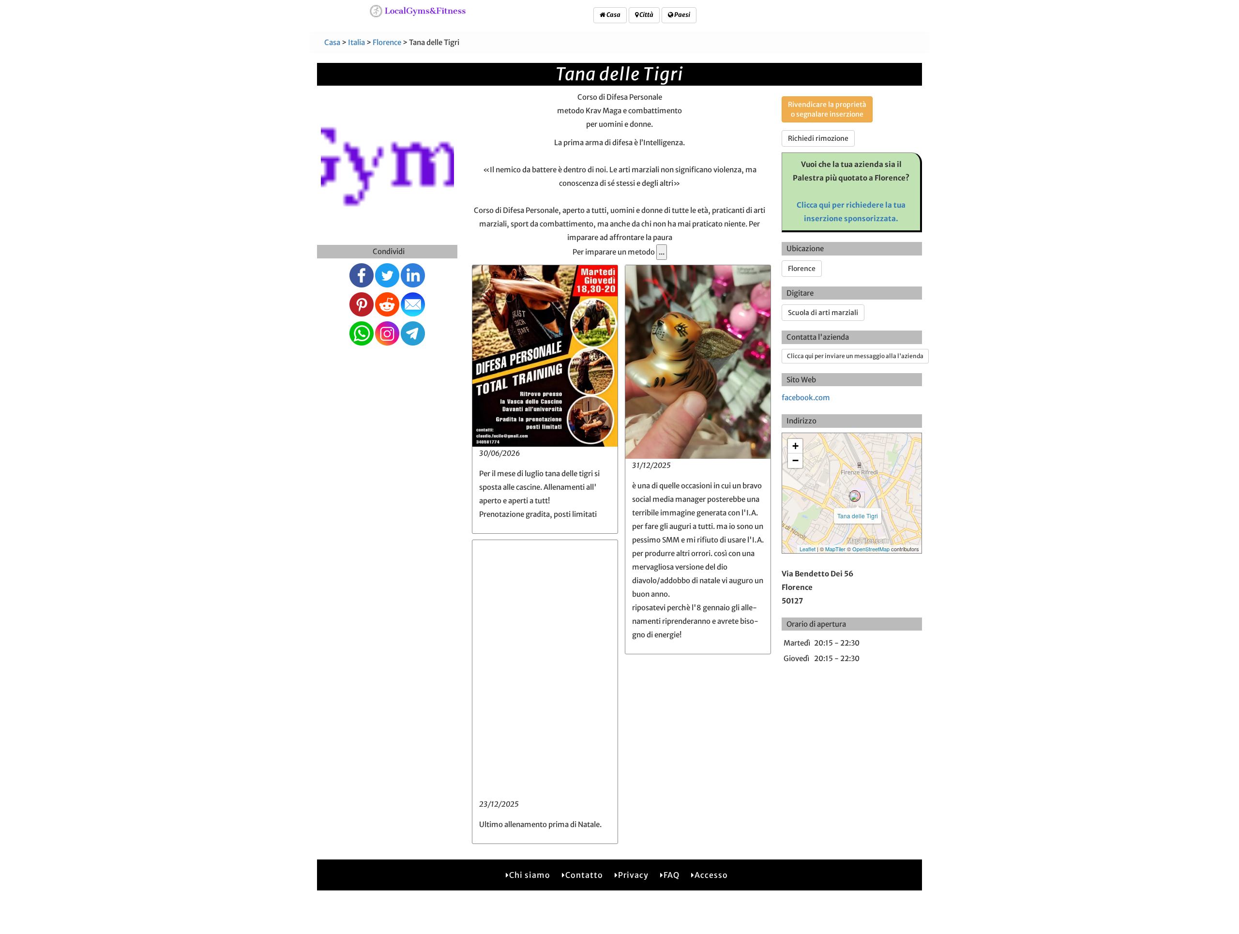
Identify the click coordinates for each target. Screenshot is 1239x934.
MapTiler (835, 549)
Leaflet (808, 549)
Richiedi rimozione (818, 138)
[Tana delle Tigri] (855, 496)
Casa (612, 15)
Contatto (584, 875)
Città (645, 15)
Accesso (711, 875)
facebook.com (806, 397)
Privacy (633, 875)
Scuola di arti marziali (823, 312)
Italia (356, 42)
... (661, 251)
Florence (387, 42)
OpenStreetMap (871, 549)
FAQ (672, 875)
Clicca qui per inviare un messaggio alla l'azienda (855, 356)
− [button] (795, 460)
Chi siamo (529, 875)
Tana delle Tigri (857, 516)
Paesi (681, 15)
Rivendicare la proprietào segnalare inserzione (827, 109)
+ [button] (795, 446)
